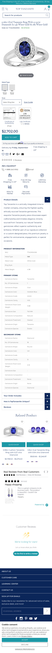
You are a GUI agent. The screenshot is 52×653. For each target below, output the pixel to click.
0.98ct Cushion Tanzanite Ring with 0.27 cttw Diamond (13, 452)
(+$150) (26, 124)
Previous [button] (3, 442)
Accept (25, 640)
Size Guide (28, 102)
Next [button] (49, 442)
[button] (45, 472)
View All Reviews (34, 475)
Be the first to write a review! (26, 553)
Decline (25, 645)
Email (31, 169)
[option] (13, 442)
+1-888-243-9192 (11, 169)
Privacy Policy (26, 636)
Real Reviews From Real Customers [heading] (21, 472)
